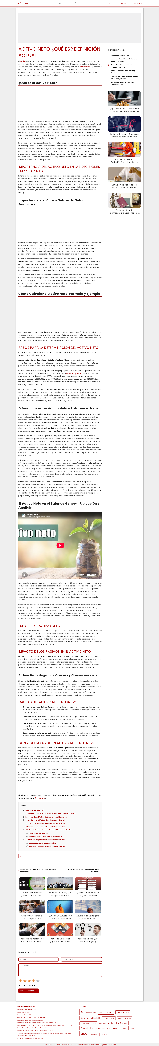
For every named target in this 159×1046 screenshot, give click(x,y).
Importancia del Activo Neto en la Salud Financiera (46, 817)
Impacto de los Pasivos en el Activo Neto (45, 836)
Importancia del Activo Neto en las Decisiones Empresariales (53, 813)
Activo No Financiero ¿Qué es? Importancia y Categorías (82, 870)
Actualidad (125, 3)
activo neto (85, 67)
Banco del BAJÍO (108, 1018)
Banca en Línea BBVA (24, 1015)
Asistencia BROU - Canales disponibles (30, 1020)
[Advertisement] (79, 28)
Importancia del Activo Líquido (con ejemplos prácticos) (38, 870)
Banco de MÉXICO (124, 1018)
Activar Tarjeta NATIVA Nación (26, 1036)
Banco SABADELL (103, 1028)
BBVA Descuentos (23, 1012)
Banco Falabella (106, 1023)
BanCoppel (121, 1023)
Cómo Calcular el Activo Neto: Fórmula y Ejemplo (45, 820)
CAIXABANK (94, 1034)
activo (23, 61)
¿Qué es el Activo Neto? (34, 810)
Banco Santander (120, 1028)
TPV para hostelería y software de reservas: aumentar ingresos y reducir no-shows (44, 1033)
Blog (115, 3)
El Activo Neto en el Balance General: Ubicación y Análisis (49, 830)
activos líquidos (73, 373)
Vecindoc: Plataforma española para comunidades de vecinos (37, 1023)
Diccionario (137, 3)
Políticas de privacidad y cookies (85, 1044)
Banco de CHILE (123, 1012)
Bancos (107, 3)
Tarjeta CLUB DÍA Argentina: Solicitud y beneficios (33, 1028)
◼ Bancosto (23, 3)
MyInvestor (104, 1034)
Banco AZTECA (106, 1012)
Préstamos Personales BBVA (26, 1010)
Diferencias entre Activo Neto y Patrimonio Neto (46, 827)
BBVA (132, 1028)
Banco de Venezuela (88, 1023)
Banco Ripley (87, 1028)
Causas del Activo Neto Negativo (42, 843)
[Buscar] (75, 3)
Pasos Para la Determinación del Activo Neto (47, 823)
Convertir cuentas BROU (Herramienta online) (32, 1017)
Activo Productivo (91, 1012)
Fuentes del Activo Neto (38, 833)
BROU (84, 1033)
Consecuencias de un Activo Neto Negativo (47, 846)
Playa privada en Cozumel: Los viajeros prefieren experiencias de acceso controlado (44, 1025)
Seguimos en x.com (108, 1044)
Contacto (47, 1044)
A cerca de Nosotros (61, 1044)
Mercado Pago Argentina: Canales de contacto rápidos (35, 1030)
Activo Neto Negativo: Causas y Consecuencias (45, 840)
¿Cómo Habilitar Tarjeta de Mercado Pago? (31, 1038)
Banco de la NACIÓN (90, 1018)
